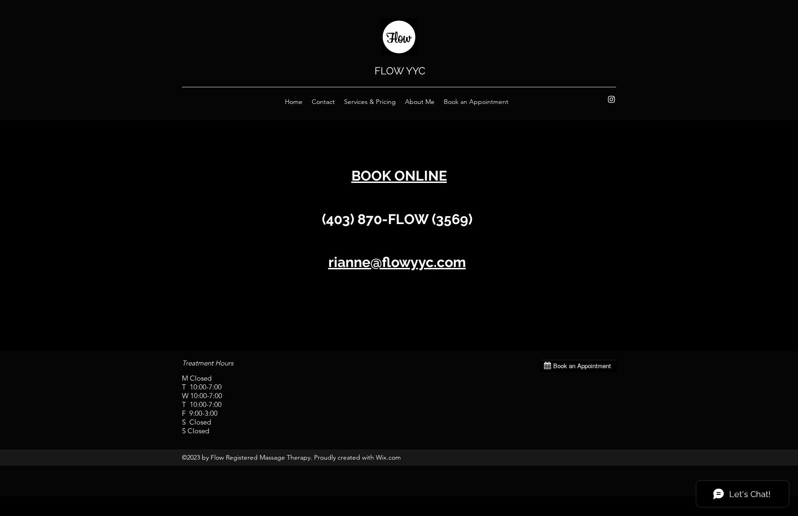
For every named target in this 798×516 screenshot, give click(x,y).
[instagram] (611, 99)
